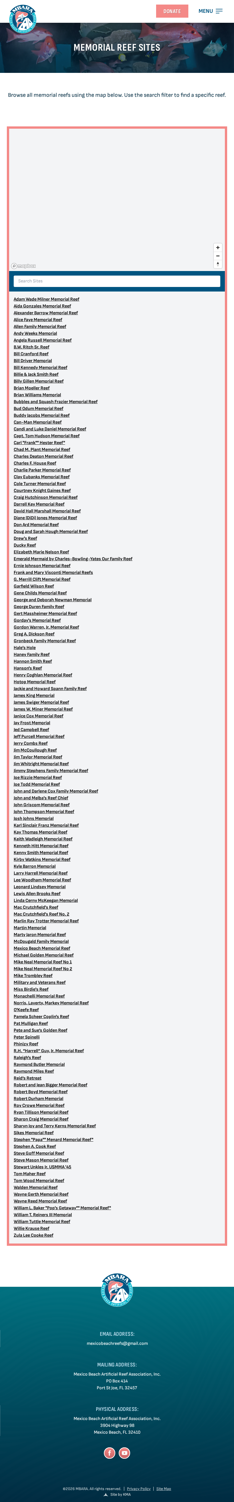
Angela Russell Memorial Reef (43, 340)
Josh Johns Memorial (34, 818)
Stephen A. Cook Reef (35, 1146)
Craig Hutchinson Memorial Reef (46, 497)
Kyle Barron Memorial (35, 866)
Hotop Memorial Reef (35, 682)
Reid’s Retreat (27, 1078)
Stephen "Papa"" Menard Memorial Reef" (53, 1139)
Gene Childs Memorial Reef (40, 593)
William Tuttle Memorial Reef (42, 1221)
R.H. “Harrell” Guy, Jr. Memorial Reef (49, 1051)
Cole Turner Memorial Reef (40, 484)
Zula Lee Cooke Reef (33, 1235)
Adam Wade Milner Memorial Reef (46, 299)
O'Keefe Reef (26, 1010)
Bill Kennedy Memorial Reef (40, 367)
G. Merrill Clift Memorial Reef (42, 579)
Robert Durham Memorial (38, 1098)
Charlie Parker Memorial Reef (42, 470)
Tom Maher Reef (30, 1174)
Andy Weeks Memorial (35, 333)
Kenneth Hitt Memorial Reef (41, 846)
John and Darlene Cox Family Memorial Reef (56, 791)
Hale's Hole (25, 648)
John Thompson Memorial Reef (44, 811)
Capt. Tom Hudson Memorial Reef (47, 436)
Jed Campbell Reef (31, 729)
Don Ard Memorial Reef (36, 525)
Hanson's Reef (28, 668)
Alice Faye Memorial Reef (38, 320)
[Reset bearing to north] (218, 264)
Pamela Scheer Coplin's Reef (41, 1016)
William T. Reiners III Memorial (43, 1215)
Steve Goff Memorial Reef (39, 1153)
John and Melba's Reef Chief (41, 798)
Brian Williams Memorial (37, 395)
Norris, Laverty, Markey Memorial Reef (51, 1003)
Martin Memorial (30, 928)
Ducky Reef (25, 545)
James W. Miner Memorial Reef (43, 709)
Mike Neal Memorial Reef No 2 (43, 969)
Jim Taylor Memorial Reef (38, 757)
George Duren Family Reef (39, 607)
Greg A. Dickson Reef (34, 634)
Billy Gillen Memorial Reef (39, 381)
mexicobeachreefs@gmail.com (117, 1343)
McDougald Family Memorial (41, 941)
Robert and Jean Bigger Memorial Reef (50, 1085)
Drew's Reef (25, 538)
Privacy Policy (139, 1488)
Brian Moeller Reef (32, 388)
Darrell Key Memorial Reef (39, 504)
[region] (117, 200)
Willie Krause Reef (31, 1228)
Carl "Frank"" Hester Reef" (39, 443)
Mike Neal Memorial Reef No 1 (43, 962)
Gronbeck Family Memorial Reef (45, 641)
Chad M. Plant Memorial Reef (42, 449)
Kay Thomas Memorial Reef (40, 832)
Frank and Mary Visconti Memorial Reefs (53, 572)
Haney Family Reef (32, 654)
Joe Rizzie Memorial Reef (38, 777)
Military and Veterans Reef (40, 982)
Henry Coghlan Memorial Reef (43, 675)
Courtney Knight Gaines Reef (42, 490)
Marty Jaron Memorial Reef (40, 934)
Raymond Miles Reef (34, 1071)
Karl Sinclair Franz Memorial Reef (46, 825)
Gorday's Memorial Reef (37, 620)
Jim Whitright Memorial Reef (41, 764)
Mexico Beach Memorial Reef (42, 948)
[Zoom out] (218, 256)
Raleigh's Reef (27, 1057)
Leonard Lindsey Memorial (40, 887)
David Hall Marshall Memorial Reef (47, 511)
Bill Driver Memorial (33, 361)
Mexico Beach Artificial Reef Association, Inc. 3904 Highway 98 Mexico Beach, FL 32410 (117, 1425)
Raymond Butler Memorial (39, 1064)
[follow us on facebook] (109, 1453)
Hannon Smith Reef (33, 661)
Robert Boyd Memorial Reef (41, 1092)
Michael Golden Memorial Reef (44, 955)
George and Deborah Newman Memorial (53, 600)
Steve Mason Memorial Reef (41, 1160)
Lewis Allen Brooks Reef (37, 893)
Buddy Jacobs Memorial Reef (42, 415)
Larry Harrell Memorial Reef (41, 873)
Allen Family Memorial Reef (40, 326)
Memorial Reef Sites (117, 48)
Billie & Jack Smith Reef (36, 374)
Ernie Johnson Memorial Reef (42, 566)
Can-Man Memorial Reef (38, 422)
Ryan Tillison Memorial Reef (41, 1112)
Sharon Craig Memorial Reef (41, 1119)
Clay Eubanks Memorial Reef (42, 477)
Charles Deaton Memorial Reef (43, 456)
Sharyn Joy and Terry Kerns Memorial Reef (55, 1126)
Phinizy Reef (26, 1044)
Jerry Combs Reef (31, 743)
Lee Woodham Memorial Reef (42, 880)
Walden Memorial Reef (36, 1187)
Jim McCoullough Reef (35, 750)
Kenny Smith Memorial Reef (41, 852)
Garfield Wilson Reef (34, 586)
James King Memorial (34, 695)
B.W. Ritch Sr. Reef (31, 347)
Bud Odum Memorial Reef (38, 408)
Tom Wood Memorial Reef (39, 1180)
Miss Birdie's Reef (31, 989)
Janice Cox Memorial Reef (38, 716)
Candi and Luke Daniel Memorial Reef (50, 429)
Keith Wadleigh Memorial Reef (43, 839)
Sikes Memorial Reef (34, 1133)
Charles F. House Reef (35, 463)
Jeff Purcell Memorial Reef (39, 736)
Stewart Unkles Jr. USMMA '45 (42, 1167)
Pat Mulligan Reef (31, 1023)
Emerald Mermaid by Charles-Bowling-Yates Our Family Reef (73, 559)
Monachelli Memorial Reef (39, 996)
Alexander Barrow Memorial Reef (46, 313)
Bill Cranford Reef (31, 354)
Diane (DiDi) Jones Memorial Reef (45, 518)
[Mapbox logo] (23, 266)
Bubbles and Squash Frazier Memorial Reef (56, 402)
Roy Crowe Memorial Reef (39, 1105)
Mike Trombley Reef (33, 975)
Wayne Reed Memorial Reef (40, 1201)
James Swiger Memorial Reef (41, 702)
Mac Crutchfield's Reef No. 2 (41, 914)
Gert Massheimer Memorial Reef (45, 613)
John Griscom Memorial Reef (42, 805)
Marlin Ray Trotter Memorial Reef (46, 921)
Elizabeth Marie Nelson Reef (41, 552)
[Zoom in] (218, 247)
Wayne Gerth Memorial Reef (41, 1194)
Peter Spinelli (27, 1037)
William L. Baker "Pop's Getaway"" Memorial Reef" (62, 1208)
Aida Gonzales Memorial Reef (42, 306)
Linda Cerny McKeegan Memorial (46, 900)
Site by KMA (120, 1494)
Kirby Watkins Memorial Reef (42, 859)
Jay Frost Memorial (32, 723)
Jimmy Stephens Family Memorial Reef (51, 770)
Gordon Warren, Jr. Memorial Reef (46, 627)
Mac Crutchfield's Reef (36, 907)
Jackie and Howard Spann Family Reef (50, 689)
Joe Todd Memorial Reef (37, 784)
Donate (172, 11)
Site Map (163, 1488)
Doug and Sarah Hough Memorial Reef (51, 531)
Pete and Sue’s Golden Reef (40, 1030)
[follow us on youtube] (124, 1453)
